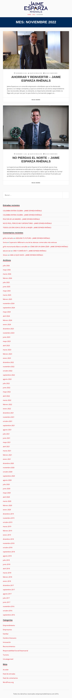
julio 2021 (6, 434)
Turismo (6, 655)
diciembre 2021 (8, 413)
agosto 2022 (7, 379)
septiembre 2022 (9, 375)
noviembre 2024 (8, 303)
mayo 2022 (7, 392)
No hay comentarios (51, 73)
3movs (5, 255)
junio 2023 (6, 337)
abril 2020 (6, 497)
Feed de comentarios (10, 678)
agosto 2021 (7, 430)
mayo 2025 (7, 291)
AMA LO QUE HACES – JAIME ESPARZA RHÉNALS (26, 255)
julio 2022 (6, 383)
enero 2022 (7, 409)
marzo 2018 (7, 573)
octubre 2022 (7, 371)
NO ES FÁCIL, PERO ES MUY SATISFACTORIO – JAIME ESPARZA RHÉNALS (27, 223)
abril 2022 (6, 396)
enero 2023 (7, 358)
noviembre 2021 (8, 417)
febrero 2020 (7, 505)
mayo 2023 (7, 341)
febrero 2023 (7, 354)
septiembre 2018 (9, 552)
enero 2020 (7, 510)
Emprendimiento (9, 625)
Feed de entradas (9, 674)
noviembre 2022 (8, 367)
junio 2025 (6, 287)
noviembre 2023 (8, 333)
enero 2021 (7, 459)
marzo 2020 (7, 501)
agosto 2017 (7, 594)
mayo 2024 (7, 312)
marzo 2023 (7, 350)
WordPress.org (8, 682)
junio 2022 (6, 388)
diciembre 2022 (8, 362)
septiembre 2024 (9, 308)
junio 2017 (6, 602)
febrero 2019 (7, 531)
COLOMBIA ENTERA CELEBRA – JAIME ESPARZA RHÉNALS (22, 211)
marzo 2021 (7, 451)
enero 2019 (7, 535)
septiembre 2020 (9, 476)
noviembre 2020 (8, 468)
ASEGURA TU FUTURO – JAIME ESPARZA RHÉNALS (33, 238)
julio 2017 (6, 598)
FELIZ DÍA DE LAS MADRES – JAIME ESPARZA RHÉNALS (21, 219)
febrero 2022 (7, 404)
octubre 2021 (7, 421)
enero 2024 (7, 324)
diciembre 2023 (8, 329)
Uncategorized (8, 659)
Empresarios (7, 630)
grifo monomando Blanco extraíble (15, 247)
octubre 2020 (7, 472)
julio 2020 (6, 484)
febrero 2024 (7, 320)
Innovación (7, 642)
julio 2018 (6, 560)
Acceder (6, 670)
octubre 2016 (7, 611)
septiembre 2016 (9, 615)
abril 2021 (6, 447)
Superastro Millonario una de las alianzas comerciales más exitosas (33, 242)
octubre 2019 (7, 522)
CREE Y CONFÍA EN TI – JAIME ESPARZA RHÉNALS (29, 251)
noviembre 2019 (8, 518)
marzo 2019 (7, 526)
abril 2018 (6, 569)
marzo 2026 (7, 274)
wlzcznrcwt (6, 251)
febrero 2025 (7, 299)
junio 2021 (6, 438)
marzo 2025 (7, 295)
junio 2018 (6, 564)
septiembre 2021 (9, 425)
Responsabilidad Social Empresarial (15, 651)
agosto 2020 (7, 480)
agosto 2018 (7, 556)
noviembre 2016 (8, 606)
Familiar (6, 634)
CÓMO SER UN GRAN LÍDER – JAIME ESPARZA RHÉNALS (49, 247)
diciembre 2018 (8, 539)
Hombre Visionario (9, 638)
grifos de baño (8, 238)
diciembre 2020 (8, 463)
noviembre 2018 (8, 543)
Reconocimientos (9, 646)
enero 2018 (7, 581)
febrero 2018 (7, 577)
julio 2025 (6, 282)
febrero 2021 (7, 455)
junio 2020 (6, 489)
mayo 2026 (7, 270)
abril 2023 (6, 346)
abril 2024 (6, 316)
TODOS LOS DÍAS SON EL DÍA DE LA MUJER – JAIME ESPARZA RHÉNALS (27, 227)
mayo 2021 (7, 442)
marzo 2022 (7, 400)
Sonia (5, 242)
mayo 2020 (7, 493)
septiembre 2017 (9, 590)
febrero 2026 (7, 278)
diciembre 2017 (8, 585)
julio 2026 (6, 266)
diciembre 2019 (8, 514)
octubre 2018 (7, 548)
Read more (40, 100)
